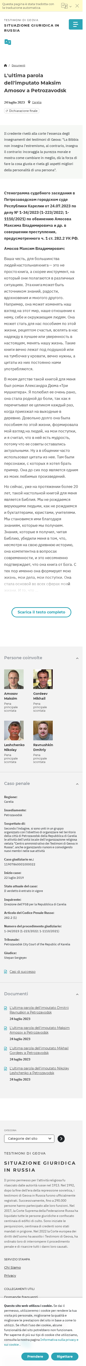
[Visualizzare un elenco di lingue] (66, 5)
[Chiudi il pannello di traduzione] (77, 5)
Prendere (35, 1356)
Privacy (10, 1276)
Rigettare (65, 1356)
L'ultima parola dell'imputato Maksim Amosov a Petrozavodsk (40, 1030)
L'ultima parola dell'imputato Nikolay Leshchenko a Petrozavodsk (39, 1070)
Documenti (18, 65)
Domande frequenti (21, 1297)
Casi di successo (23, 972)
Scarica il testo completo (41, 612)
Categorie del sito (22, 1138)
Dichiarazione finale (23, 111)
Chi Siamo (12, 1267)
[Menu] (76, 24)
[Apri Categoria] (61, 1139)
